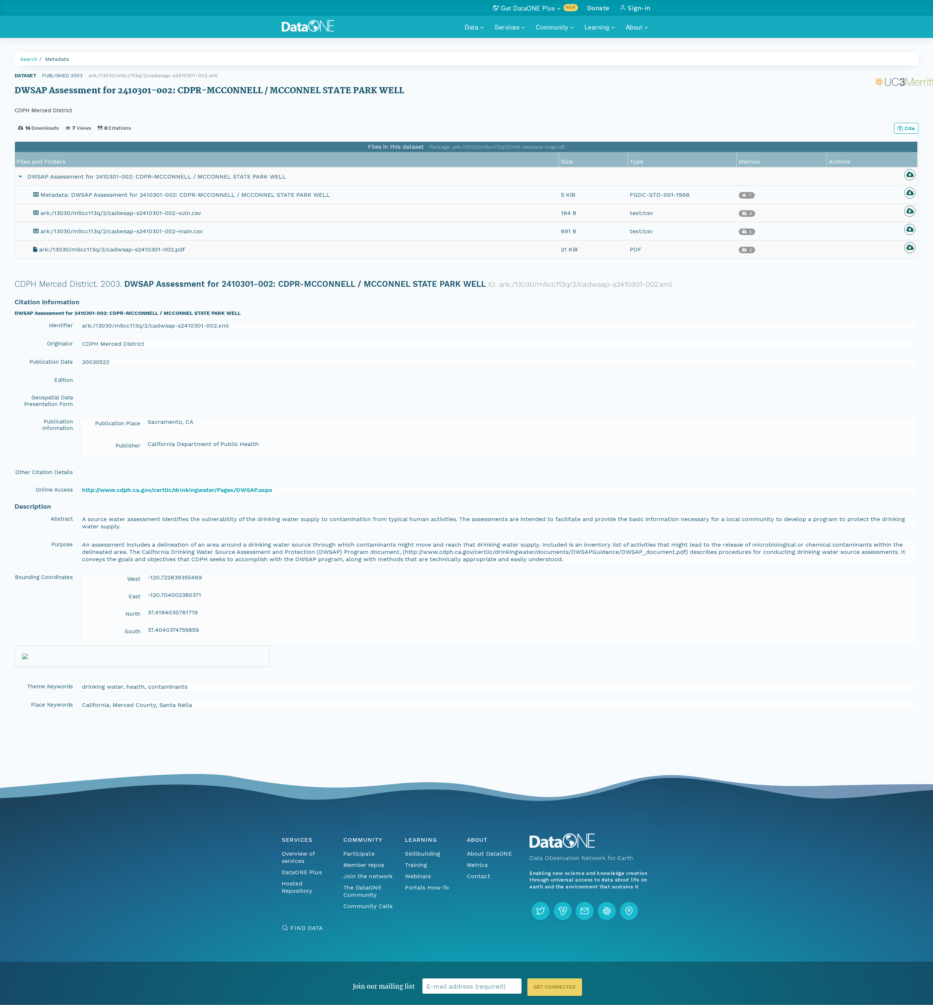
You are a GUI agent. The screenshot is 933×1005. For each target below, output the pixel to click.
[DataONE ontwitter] (540, 911)
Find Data (306, 927)
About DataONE (489, 853)
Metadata (57, 59)
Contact (478, 876)
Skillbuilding (422, 853)
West (133, 579)
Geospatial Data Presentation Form (48, 400)
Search (29, 59)
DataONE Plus (302, 872)
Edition (63, 380)
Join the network (368, 876)
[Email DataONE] (584, 911)
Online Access (54, 489)
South (132, 631)
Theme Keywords (50, 686)
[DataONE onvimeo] (563, 911)
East (134, 596)
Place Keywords (52, 704)
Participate (359, 853)
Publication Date (51, 362)
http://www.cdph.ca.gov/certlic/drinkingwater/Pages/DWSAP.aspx (177, 489)
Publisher (128, 445)
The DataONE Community (362, 891)
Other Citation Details (44, 472)
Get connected (555, 987)
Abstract (62, 519)
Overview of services (298, 857)
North (132, 614)
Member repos (363, 864)
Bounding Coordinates (44, 577)
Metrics (477, 864)
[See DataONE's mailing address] (629, 911)
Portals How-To (427, 887)
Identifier (61, 325)
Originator (60, 343)
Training (416, 864)
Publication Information (57, 424)
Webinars (418, 876)
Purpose (62, 544)
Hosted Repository (297, 887)
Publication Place (117, 423)
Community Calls (368, 906)
